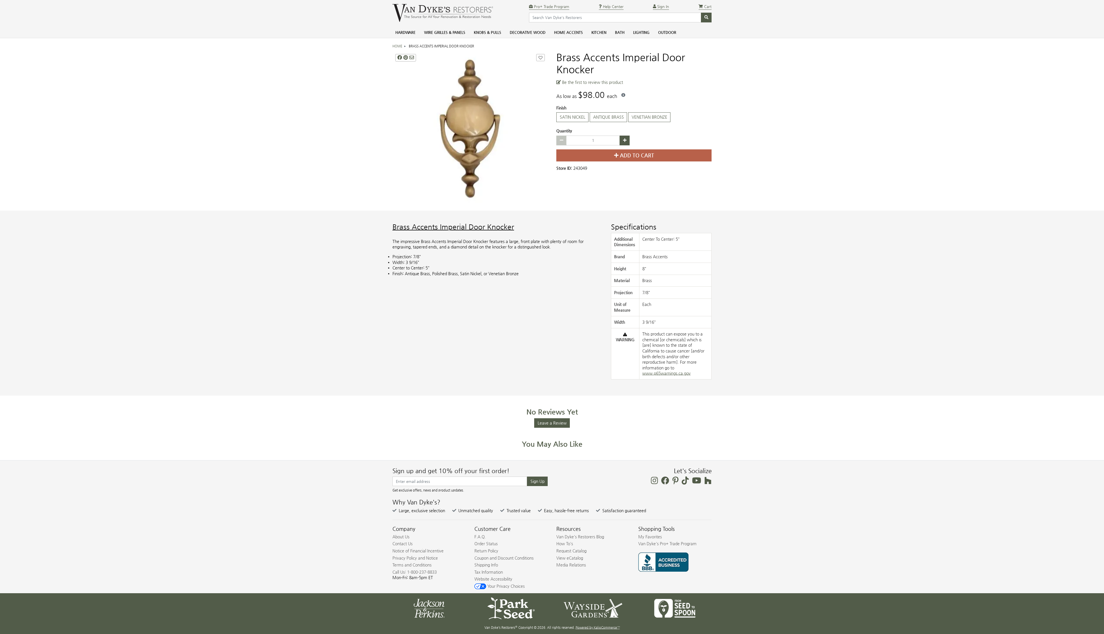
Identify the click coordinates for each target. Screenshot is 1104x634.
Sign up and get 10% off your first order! (450, 470)
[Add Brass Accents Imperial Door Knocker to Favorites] (540, 57)
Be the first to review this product (592, 82)
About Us (400, 536)
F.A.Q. (480, 536)
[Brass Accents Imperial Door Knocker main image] (470, 128)
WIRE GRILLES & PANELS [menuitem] (444, 32)
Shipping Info (486, 564)
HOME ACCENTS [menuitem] (568, 32)
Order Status (486, 543)
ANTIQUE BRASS (608, 117)
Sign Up (537, 481)
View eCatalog (569, 558)
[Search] (706, 17)
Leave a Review (552, 423)
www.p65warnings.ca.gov (666, 373)
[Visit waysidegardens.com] (593, 608)
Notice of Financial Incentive (418, 550)
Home (397, 46)
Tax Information (488, 572)
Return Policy (486, 550)
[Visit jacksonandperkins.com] (429, 608)
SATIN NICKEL (572, 117)
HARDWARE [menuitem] (405, 32)
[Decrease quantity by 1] (561, 140)
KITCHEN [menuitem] (598, 32)
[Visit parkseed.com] (511, 608)
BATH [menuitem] (619, 32)
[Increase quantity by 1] (625, 140)
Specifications (633, 227)
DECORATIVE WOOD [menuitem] (527, 32)
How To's (564, 543)
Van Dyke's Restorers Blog (580, 536)
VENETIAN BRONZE (649, 117)
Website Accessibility (493, 579)
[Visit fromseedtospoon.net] (675, 608)
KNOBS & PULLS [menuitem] (487, 32)
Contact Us (402, 543)
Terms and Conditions (412, 564)
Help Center (613, 6)
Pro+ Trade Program (551, 6)
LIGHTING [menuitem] (641, 32)
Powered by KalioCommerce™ (598, 627)
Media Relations (571, 564)
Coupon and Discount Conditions (504, 558)
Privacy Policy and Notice (415, 558)
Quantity (564, 130)
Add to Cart (636, 155)
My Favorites (650, 536)
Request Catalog (571, 550)
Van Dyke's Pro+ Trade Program (667, 543)
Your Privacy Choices (505, 586)
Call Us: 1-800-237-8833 (414, 572)
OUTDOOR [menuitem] (667, 32)
